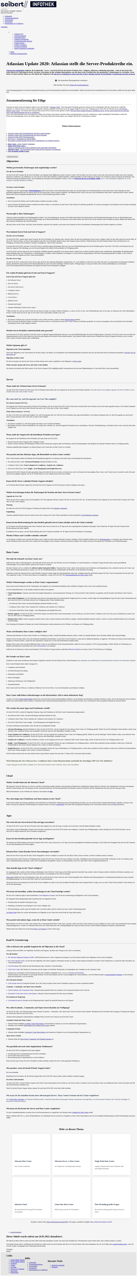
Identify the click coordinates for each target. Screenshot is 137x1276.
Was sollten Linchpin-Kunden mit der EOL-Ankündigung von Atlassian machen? (33, 140)
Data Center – (13, 144)
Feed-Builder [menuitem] (9, 20)
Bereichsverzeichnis (58, 1265)
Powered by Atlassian (17, 1269)
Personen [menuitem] (55, 1267)
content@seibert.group (119, 1244)
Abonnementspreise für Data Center (76, 575)
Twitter (13, 1265)
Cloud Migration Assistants (89, 515)
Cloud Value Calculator (16, 1099)
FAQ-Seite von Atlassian (38, 929)
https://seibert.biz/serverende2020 (57, 1222)
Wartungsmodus (70, 319)
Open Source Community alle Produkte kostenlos (36, 1039)
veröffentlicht (60, 804)
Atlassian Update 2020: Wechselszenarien (21, 137)
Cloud (72, 109)
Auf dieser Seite (11, 912)
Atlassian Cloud (55, 107)
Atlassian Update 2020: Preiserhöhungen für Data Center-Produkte (29, 133)
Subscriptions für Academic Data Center (36, 1025)
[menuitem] (18, 34)
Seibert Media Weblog (18, 1262)
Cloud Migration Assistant (47, 895)
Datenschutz (14, 1272)
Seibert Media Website (18, 1260)
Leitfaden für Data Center (80, 1112)
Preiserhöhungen (35, 190)
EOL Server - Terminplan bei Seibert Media (22, 139)
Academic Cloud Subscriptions (34, 1023)
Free (59, 973)
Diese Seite (9, 877)
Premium (71, 973)
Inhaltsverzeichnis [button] (12, 156)
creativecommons (15, 1232)
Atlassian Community (60, 508)
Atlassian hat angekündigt (15, 70)
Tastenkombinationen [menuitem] (11, 18)
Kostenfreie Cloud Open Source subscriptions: (22, 993)
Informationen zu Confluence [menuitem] (14, 23)
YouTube (13, 1267)
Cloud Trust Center (14, 969)
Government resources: (15, 1000)
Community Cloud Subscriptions (34, 1032)
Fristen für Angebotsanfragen (79, 85)
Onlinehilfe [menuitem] (8, 16)
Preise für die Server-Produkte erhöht (87, 178)
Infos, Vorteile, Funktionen (26, 144)
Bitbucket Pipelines (75, 649)
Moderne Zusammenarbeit (18, 54)
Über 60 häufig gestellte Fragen (18, 151)
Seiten (12, 52)
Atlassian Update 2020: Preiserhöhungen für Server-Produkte (27, 135)
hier (51, 791)
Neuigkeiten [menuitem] (9, 22)
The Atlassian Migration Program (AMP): (21, 957)
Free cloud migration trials (16, 961)
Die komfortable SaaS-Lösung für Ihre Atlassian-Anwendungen (34, 149)
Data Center (77, 361)
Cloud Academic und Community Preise (20, 990)
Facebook (14, 1263)
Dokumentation (41, 646)
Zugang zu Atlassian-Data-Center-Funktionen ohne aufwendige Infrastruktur (32, 147)
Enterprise (80, 973)
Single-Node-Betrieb (25, 699)
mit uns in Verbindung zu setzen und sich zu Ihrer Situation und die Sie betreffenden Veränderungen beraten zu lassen (94, 74)
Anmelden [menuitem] (4, 27)
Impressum (14, 1271)
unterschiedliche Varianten (113, 975)
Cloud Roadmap (13, 966)
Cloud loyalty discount (15, 983)
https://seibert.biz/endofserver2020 (101, 1222)
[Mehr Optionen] (10, 32)
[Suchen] (1, 9)
